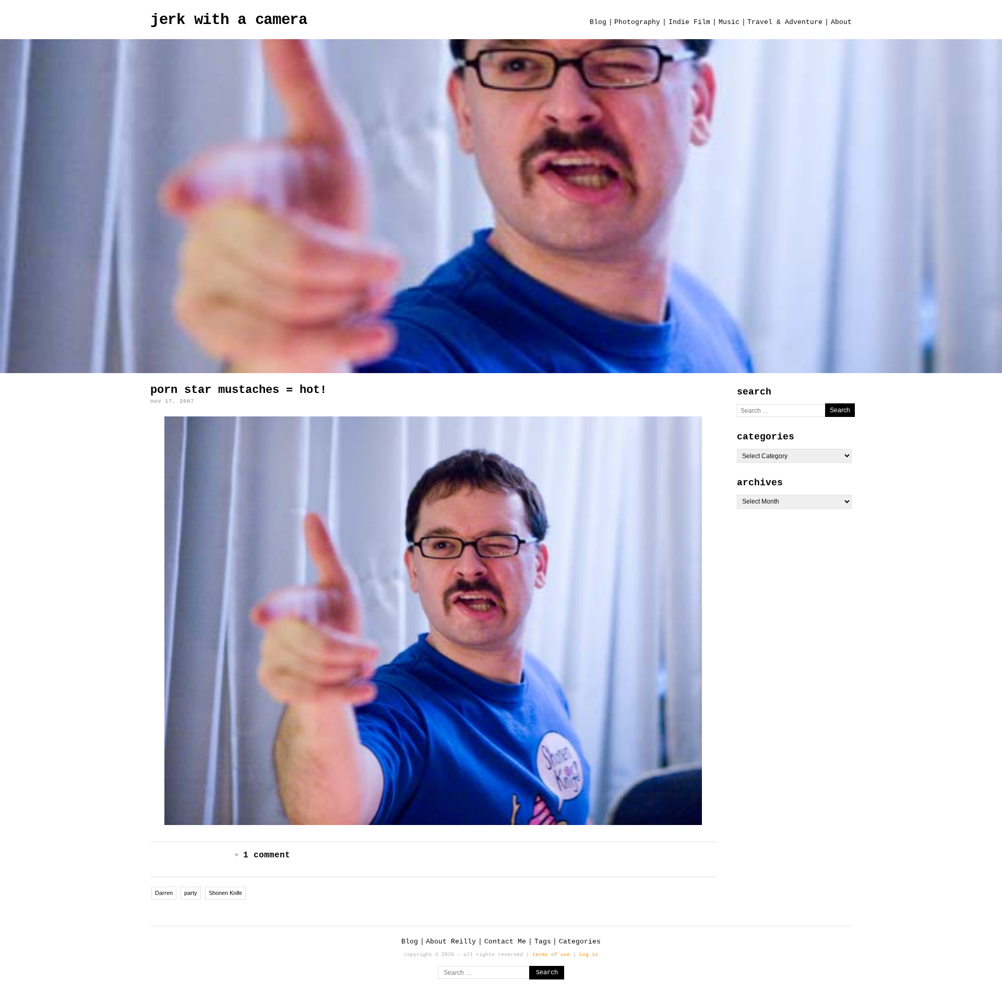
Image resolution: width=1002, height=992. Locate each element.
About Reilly (451, 942)
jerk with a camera (228, 20)
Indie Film (689, 22)
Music (729, 22)
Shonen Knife (225, 893)
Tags (542, 942)
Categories (580, 942)
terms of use (551, 954)
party (190, 893)
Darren (164, 893)
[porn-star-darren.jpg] (433, 620)
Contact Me (505, 942)
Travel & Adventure (784, 22)
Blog (598, 22)
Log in (588, 954)
